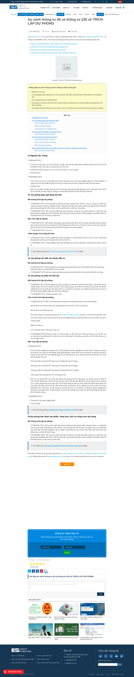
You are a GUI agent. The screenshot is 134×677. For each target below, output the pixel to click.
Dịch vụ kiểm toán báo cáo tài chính (48, 662)
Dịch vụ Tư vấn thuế (17, 655)
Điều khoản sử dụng (117, 674)
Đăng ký (67, 552)
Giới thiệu (56, 8)
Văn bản (60, 14)
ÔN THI (87, 14)
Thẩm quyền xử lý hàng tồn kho (46, 129)
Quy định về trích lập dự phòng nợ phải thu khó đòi (48, 50)
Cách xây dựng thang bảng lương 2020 (66, 638)
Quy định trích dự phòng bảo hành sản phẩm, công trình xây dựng (53, 53)
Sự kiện (76, 8)
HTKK (75, 14)
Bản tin (100, 14)
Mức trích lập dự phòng (43, 126)
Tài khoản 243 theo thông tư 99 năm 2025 (91, 618)
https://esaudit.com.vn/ (55, 456)
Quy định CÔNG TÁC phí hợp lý (40, 637)
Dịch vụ (66, 8)
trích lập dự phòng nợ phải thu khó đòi (63, 410)
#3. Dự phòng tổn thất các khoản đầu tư (47, 132)
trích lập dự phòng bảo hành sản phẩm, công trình (63, 446)
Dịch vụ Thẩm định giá (44, 655)
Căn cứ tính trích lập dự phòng (45, 142)
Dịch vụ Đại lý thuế (43, 659)
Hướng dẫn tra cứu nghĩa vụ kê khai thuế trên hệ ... (91, 638)
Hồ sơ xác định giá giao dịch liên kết (22, 659)
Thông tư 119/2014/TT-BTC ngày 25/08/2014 (40, 618)
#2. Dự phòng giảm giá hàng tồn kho (45, 121)
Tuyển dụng (97, 8)
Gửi (101, 594)
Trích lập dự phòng (43, 560)
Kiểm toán (39, 14)
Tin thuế (22, 14)
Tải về (67, 464)
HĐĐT (93, 14)
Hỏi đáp (109, 8)
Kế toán (30, 14)
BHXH (80, 14)
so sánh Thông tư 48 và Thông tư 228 (74, 453)
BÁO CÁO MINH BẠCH (112, 14)
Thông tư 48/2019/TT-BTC (94, 37)
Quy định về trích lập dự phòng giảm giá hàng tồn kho (49, 47)
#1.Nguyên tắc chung (40, 118)
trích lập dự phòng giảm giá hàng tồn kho (63, 251)
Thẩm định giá (50, 14)
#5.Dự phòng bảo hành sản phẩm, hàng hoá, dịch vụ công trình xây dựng (59, 148)
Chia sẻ (68, 14)
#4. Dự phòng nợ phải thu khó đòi (44, 137)
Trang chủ (45, 8)
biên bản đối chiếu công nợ (70, 315)
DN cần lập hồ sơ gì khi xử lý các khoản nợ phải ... (65, 618)
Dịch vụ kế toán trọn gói (18, 662)
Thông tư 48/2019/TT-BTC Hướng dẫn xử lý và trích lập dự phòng (54, 44)
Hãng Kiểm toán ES (35, 37)
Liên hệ (118, 8)
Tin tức (85, 8)
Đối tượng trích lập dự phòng (45, 123)
